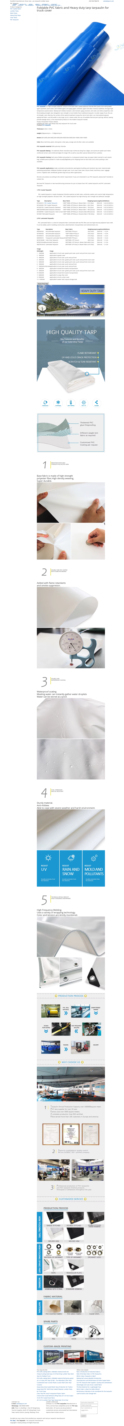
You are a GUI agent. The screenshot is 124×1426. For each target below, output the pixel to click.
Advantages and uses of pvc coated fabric (89, 1385)
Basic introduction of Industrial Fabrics (88, 1372)
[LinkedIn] (13, 1425)
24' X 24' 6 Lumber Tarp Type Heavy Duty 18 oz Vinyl (52, 1400)
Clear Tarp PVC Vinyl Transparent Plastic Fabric (51, 1393)
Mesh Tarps (13, 13)
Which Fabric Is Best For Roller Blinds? (88, 1389)
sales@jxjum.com (108, 1)
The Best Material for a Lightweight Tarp (89, 1387)
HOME (15, 4)
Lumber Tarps (14, 11)
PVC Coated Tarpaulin (50, 203)
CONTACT (54, 4)
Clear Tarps (13, 17)
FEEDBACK (45, 4)
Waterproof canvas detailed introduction (89, 1378)
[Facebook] (11, 1425)
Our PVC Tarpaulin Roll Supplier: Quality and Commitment (94, 1382)
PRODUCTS (23, 4)
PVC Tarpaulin (14, 20)
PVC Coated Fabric (15, 9)
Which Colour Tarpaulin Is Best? (86, 1376)
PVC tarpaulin (46, 125)
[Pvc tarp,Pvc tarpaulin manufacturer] (10, 4)
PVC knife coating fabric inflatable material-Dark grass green (55, 1378)
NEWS (30, 4)
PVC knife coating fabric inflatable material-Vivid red (53, 1372)
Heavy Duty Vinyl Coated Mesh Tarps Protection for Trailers (55, 1387)
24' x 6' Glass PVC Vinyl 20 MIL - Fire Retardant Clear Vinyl (54, 1380)
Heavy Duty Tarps (15, 15)
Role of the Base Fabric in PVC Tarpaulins (89, 1374)
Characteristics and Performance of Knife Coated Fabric (93, 1380)
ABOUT (37, 4)
